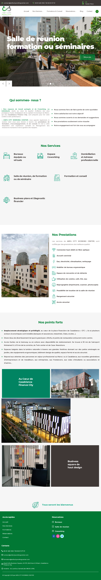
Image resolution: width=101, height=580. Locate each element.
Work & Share (5, 15)
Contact (89, 11)
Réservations (70, 11)
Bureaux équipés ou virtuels (20, 157)
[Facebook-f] (54, 536)
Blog (81, 11)
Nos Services (37, 11)
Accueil (26, 11)
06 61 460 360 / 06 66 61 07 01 (14, 551)
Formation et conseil (75, 176)
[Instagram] (58, 536)
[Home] (6, 10)
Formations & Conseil (54, 11)
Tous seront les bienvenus (57, 504)
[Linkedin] (62, 536)
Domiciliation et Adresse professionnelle (89, 157)
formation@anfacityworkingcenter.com (17, 559)
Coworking (59, 531)
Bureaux (58, 522)
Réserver (87, 56)
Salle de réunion (62, 527)
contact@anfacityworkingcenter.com (16, 555)
